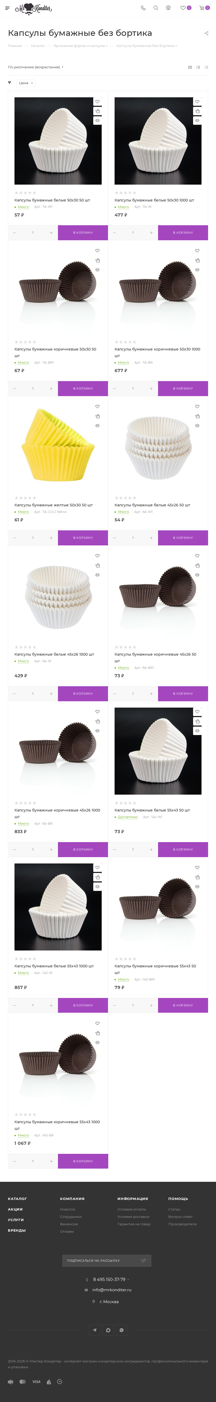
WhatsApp (121, 1330)
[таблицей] (206, 67)
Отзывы (67, 1231)
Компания (72, 1199)
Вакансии (69, 1224)
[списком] (198, 67)
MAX (108, 1330)
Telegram (94, 1330)
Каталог (17, 1199)
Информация (132, 1199)
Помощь (178, 1199)
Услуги (16, 1220)
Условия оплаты (131, 1209)
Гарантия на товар (134, 1224)
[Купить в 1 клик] (97, 111)
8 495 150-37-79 (109, 1280)
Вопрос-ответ (180, 1216)
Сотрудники (71, 1216)
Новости (67, 1209)
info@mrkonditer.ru (111, 1289)
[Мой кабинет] (168, 8)
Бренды (17, 1230)
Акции (15, 1209)
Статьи (174, 1209)
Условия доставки (133, 1216)
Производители (182, 1224)
